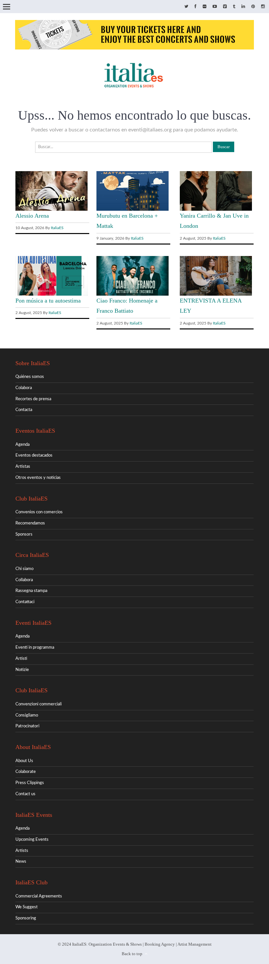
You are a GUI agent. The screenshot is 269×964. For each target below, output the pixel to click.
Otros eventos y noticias (38, 478)
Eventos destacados (33, 455)
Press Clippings (29, 783)
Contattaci (24, 602)
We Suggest (26, 907)
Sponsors (23, 534)
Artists (21, 851)
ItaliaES (57, 228)
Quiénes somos (29, 377)
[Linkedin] (243, 7)
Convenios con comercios (39, 512)
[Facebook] (196, 7)
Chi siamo (24, 569)
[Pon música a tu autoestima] (51, 294)
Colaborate (25, 772)
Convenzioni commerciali (38, 704)
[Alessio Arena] (51, 209)
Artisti (21, 659)
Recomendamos (30, 523)
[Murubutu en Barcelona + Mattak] (132, 209)
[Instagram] (263, 7)
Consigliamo (26, 715)
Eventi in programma (34, 647)
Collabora (24, 580)
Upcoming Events (32, 839)
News (20, 861)
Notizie (22, 670)
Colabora (23, 388)
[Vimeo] (225, 7)
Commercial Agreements (38, 896)
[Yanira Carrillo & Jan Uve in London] (216, 209)
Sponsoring (25, 918)
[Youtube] (215, 7)
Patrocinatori (27, 726)
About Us (24, 761)
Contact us (25, 794)
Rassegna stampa (31, 591)
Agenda (22, 445)
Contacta (23, 410)
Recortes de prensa (33, 399)
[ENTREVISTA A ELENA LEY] (216, 294)
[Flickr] (204, 7)
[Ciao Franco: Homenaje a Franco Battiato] (132, 294)
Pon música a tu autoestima (48, 300)
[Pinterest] (253, 7)
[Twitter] (186, 7)
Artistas (22, 466)
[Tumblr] (234, 7)
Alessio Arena (32, 215)
